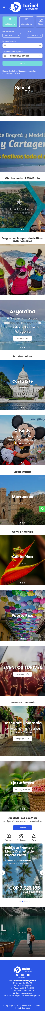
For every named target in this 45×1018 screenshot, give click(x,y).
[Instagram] (22, 975)
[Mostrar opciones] (19, 35)
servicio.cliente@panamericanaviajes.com (22, 995)
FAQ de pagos (24, 1008)
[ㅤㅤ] (22, 146)
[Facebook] (16, 975)
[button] (1, 20)
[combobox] (10, 35)
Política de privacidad (31, 1005)
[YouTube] (28, 975)
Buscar (23, 63)
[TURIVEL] (22, 969)
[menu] (42, 7)
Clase (29, 31)
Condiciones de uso (11, 73)
